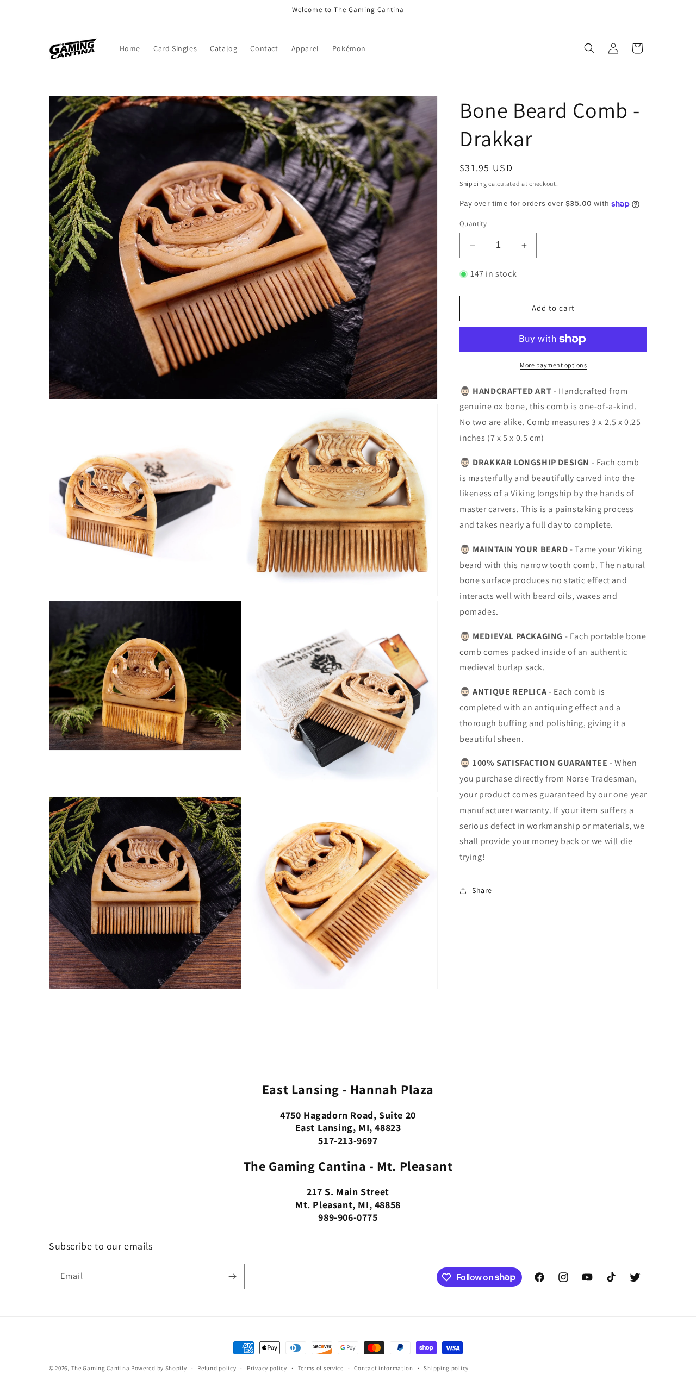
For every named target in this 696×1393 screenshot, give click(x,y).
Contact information (383, 1367)
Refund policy (216, 1367)
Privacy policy (267, 1367)
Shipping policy (446, 1367)
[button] (589, 48)
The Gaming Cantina (100, 1368)
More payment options (553, 365)
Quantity (473, 224)
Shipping (473, 183)
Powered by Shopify (159, 1368)
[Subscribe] (232, 1276)
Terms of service (321, 1367)
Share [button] (482, 891)
